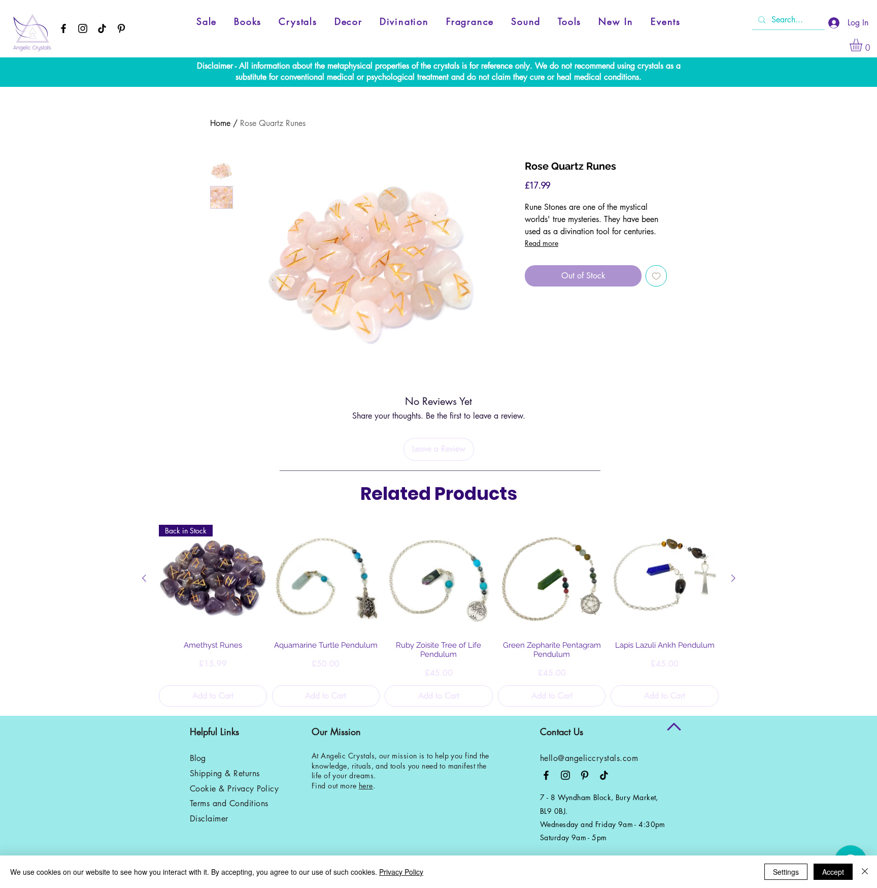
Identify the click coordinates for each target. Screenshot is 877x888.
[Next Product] (733, 578)
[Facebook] (63, 28)
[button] (863, 45)
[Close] (865, 872)
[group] (438, 615)
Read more (541, 243)
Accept (833, 872)
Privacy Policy (401, 872)
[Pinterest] (121, 28)
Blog (198, 758)
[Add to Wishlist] (656, 276)
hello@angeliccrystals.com (589, 758)
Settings (786, 872)
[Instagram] (83, 28)
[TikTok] (102, 28)
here (366, 785)
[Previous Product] (144, 578)
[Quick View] (326, 579)
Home (220, 123)
